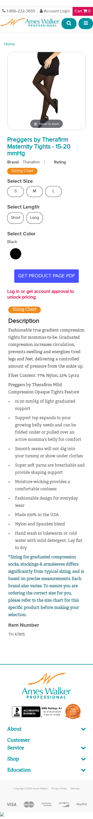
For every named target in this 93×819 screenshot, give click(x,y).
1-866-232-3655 (21, 11)
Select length (23, 207)
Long (34, 218)
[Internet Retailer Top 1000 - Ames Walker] (73, 719)
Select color (21, 233)
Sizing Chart (22, 171)
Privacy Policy (59, 788)
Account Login (57, 11)
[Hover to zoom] (46, 91)
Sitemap (75, 788)
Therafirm (31, 162)
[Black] (15, 253)
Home (9, 44)
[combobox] (69, 24)
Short (15, 218)
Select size (20, 181)
